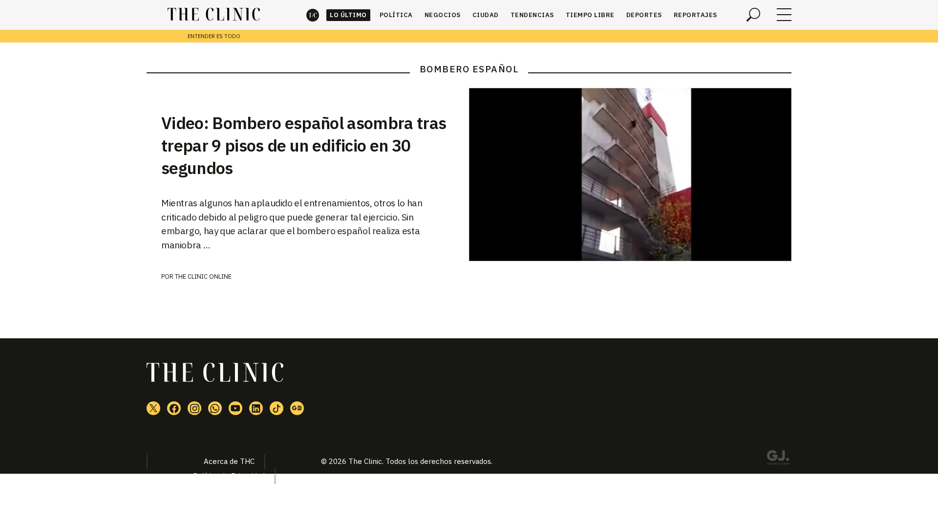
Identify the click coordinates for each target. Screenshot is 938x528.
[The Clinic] (214, 14)
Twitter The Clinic (153, 408)
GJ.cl (778, 459)
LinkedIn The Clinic (256, 408)
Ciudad (485, 15)
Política (396, 15)
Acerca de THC (229, 461)
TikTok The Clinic (276, 408)
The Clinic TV (235, 408)
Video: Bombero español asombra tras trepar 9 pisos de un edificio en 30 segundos (303, 145)
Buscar (753, 15)
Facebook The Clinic (174, 408)
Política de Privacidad (229, 476)
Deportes (644, 15)
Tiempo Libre (590, 15)
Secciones (784, 14)
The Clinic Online (203, 276)
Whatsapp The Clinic (215, 408)
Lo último (348, 15)
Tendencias (532, 15)
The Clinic (312, 15)
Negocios (443, 15)
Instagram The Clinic (194, 408)
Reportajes (695, 15)
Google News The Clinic (297, 408)
